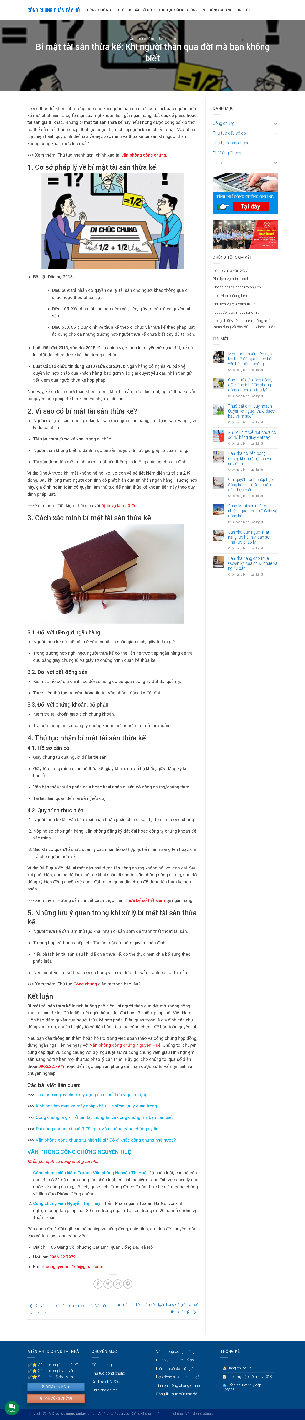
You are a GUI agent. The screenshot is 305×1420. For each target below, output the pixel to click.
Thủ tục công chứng (178, 10)
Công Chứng (141, 1414)
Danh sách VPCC (106, 1382)
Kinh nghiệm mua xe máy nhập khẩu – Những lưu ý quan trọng (96, 1105)
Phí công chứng (58, 1398)
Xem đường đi (57, 1387)
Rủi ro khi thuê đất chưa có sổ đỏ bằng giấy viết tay (252, 435)
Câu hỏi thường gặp (145, 39)
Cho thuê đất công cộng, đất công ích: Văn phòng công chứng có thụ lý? (250, 385)
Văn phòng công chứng (175, 1351)
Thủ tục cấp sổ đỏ (134, 10)
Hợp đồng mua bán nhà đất (178, 1377)
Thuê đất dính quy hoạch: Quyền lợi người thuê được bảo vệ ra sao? (251, 411)
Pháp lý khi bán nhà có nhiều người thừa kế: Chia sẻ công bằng (252, 511)
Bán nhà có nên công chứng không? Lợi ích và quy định (249, 458)
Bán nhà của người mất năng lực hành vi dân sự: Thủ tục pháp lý (249, 537)
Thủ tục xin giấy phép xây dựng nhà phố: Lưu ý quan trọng (91, 1094)
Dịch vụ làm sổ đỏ (118, 505)
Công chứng (99, 10)
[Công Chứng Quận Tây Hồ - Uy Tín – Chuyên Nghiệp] (53, 9)
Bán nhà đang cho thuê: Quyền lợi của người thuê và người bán (252, 563)
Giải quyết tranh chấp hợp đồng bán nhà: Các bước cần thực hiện (250, 484)
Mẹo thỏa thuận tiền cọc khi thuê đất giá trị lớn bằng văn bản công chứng (252, 358)
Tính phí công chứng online (178, 1385)
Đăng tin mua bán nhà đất (177, 1394)
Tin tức (243, 10)
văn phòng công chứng (143, 154)
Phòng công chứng (168, 1414)
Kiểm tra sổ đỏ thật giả (174, 1368)
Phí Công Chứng (217, 10)
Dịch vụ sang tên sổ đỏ (175, 1360)
